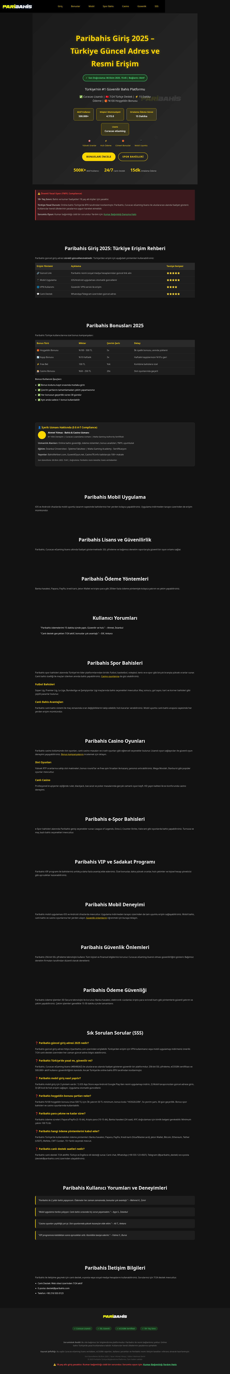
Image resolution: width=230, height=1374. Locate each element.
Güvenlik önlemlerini (96, 917)
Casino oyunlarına (110, 676)
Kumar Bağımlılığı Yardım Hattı (160, 1364)
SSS (156, 6)
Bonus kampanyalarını (72, 754)
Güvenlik (141, 6)
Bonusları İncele (98, 156)
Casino (125, 6)
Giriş (60, 6)
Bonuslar (75, 6)
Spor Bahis (108, 6)
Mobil (91, 6)
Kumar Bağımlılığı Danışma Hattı (120, 214)
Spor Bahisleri (133, 156)
